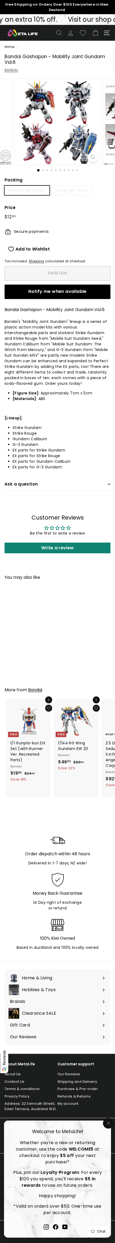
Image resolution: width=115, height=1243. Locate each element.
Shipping (36, 261)
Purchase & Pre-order (77, 1088)
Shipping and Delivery (77, 1081)
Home (9, 47)
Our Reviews (68, 1074)
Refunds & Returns (74, 1096)
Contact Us (15, 1081)
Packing (13, 180)
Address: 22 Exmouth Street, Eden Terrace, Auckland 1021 (30, 1106)
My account (68, 1103)
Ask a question (21, 484)
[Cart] (95, 33)
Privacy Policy (17, 1096)
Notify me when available (57, 291)
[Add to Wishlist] (48, 708)
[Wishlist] (83, 33)
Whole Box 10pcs (71, 190)
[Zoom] (93, 157)
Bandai (35, 690)
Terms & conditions (22, 1088)
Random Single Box (27, 190)
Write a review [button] (57, 548)
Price (10, 207)
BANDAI (11, 70)
